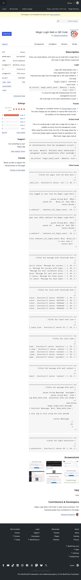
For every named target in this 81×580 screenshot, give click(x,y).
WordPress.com (72, 546)
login (4, 82)
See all (4, 132)
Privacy (76, 540)
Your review (21, 132)
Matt (76, 550)
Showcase (55, 529)
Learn (37, 529)
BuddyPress (73, 557)
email (8, 82)
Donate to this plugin (17, 170)
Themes (56, 533)
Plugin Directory (74, 9)
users (4, 90)
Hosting (76, 536)
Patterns (56, 540)
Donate (16, 536)
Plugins (56, 536)
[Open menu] (3, 3)
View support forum (18, 151)
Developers (35, 536)
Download (6, 34)
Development (39, 44)
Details (74, 44)
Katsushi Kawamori (61, 35)
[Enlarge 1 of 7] (76, 464)
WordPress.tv (34, 540)
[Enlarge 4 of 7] (59, 464)
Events (17, 533)
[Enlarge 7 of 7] (42, 474)
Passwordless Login (69, 109)
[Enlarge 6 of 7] (42, 464)
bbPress (75, 553)
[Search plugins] (58, 21)
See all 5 (4, 78)
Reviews (64, 44)
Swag (17, 540)
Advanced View (19, 96)
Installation (53, 44)
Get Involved (15, 529)
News (77, 533)
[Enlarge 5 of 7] (59, 478)
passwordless (7, 86)
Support (5, 44)
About (77, 529)
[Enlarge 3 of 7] (76, 482)
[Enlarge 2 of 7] (76, 472)
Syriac (72, 565)
